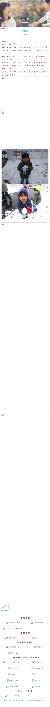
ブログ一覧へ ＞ (7, 608)
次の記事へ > (6, 610)
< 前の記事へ (6, 606)
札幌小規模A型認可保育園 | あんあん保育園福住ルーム (25, 700)
